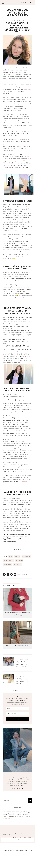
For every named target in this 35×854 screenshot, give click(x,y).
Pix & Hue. (29, 850)
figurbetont (11, 161)
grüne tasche (8, 560)
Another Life (7, 834)
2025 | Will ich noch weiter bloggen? (27, 835)
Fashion (12, 20)
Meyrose (6, 300)
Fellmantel (26, 556)
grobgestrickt (20, 161)
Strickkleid (27, 89)
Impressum (6, 818)
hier (4, 256)
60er (10, 556)
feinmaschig (7, 163)
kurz (29, 158)
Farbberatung (24, 482)
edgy (25, 287)
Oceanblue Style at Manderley (17, 12)
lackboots (19, 560)
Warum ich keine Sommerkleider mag (17, 645)
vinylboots (17, 564)
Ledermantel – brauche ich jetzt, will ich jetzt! (17, 836)
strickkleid (7, 564)
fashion (17, 556)
